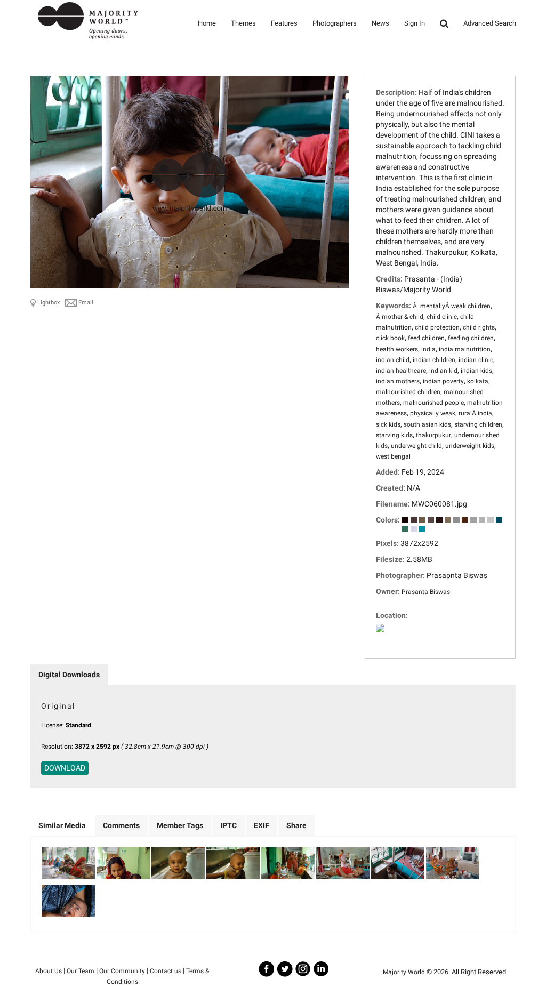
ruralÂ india (475, 413)
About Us (48, 971)
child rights (479, 327)
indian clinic (476, 360)
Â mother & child (399, 316)
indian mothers (398, 381)
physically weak (432, 413)
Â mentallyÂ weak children (452, 306)
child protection (437, 327)
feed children (426, 338)
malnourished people (433, 402)
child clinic (442, 316)
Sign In (414, 23)
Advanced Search (489, 23)
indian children (434, 360)
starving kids (394, 435)
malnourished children (408, 392)
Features (284, 23)
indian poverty (443, 381)
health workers (397, 349)
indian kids (476, 370)
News (380, 23)
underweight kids (469, 446)
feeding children (471, 338)
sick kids (388, 424)
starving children (478, 424)
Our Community (122, 971)
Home (207, 23)
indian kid (443, 370)
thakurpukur (433, 435)
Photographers (334, 23)
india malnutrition (465, 349)
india (428, 349)
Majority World (404, 972)
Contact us (165, 971)
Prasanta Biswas (426, 592)
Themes (243, 23)
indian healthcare (401, 370)
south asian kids (427, 424)
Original (58, 706)
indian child (393, 360)
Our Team (80, 971)
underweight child (416, 446)
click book (390, 338)
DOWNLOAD (64, 768)
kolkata (477, 381)
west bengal (393, 456)
